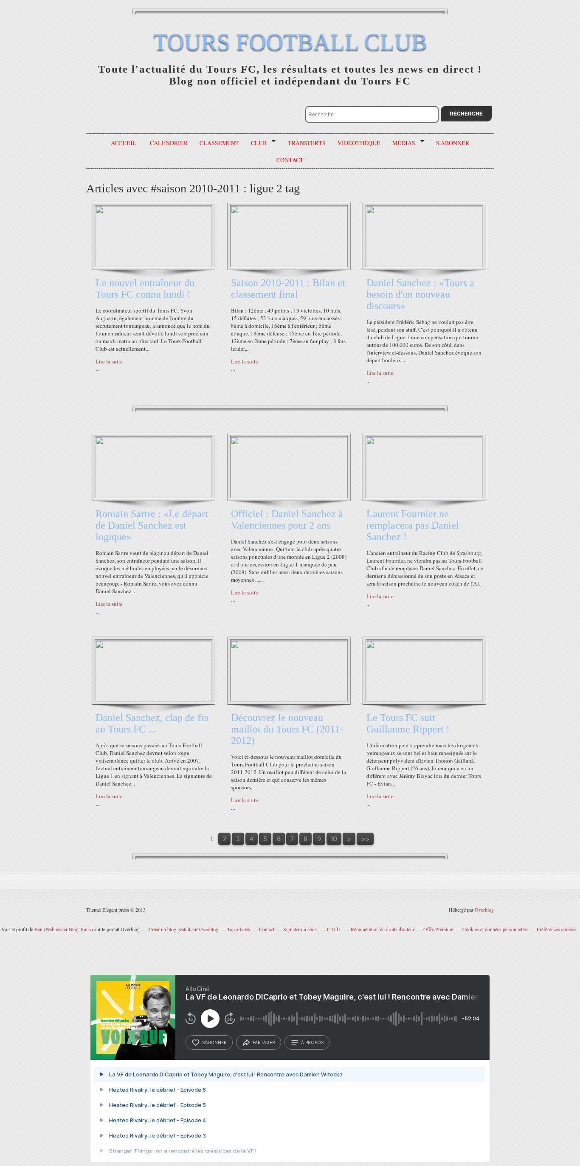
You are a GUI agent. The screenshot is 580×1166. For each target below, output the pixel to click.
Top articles (238, 929)
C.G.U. (334, 929)
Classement (219, 143)
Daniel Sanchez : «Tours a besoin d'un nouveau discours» (420, 294)
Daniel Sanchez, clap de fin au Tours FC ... (152, 723)
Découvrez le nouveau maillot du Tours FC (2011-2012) (287, 729)
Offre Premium (438, 929)
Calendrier (169, 143)
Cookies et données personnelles (495, 929)
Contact (266, 929)
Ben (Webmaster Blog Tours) (63, 929)
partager (264, 1042)
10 (334, 839)
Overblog (484, 909)
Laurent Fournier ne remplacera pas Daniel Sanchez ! (412, 525)
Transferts (307, 143)
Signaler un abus (300, 929)
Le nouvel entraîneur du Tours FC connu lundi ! (145, 288)
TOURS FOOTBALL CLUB (290, 42)
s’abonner (214, 1042)
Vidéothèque (359, 143)
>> (365, 839)
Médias (400, 143)
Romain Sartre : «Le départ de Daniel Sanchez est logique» (152, 525)
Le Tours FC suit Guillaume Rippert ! (408, 723)
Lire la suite (109, 361)
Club (256, 143)
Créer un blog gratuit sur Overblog (183, 929)
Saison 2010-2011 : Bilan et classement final (288, 288)
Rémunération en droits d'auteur (382, 929)
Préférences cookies (557, 929)
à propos (312, 1042)
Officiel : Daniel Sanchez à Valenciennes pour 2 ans (287, 519)
